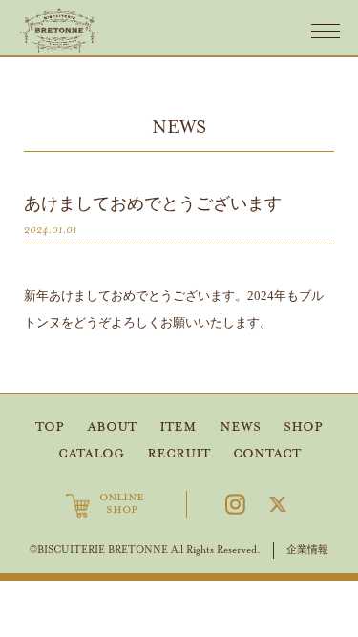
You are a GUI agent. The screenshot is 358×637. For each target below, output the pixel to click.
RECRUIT (178, 453)
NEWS (240, 426)
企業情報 (307, 549)
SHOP (303, 426)
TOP (49, 426)
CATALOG (91, 453)
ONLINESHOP (121, 504)
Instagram (235, 504)
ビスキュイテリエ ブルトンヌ (59, 30)
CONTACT (267, 453)
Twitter (277, 504)
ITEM (178, 426)
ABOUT (112, 426)
